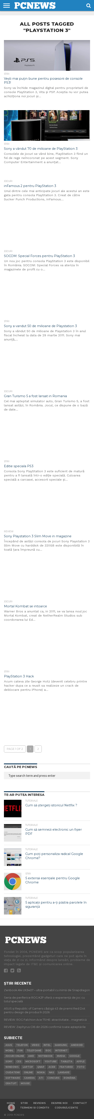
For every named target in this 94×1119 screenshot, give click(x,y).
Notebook (45, 1056)
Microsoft (32, 1061)
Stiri (24, 1103)
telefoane (34, 1050)
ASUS (8, 1045)
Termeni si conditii (34, 1107)
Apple (81, 1061)
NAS (51, 1072)
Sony (8, 1061)
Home (11, 1103)
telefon (22, 1045)
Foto (80, 1067)
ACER (52, 1067)
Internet (61, 1050)
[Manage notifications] (11, 1107)
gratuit (11, 1083)
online (28, 1072)
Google (74, 1056)
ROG (48, 1050)
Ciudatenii (12, 1072)
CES (18, 1061)
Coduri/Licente (66, 1107)
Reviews (39, 1103)
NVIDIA (61, 1056)
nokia (41, 1072)
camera (29, 1078)
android (77, 1045)
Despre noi (59, 1103)
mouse (25, 1083)
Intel (47, 1045)
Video (35, 1045)
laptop (28, 1067)
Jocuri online (14, 1056)
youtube (51, 1061)
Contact (80, 1103)
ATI (41, 1078)
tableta (66, 1061)
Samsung (61, 1045)
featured (66, 1067)
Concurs (53, 1078)
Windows (12, 1067)
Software (12, 1078)
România (69, 1078)
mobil (9, 1050)
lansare (64, 1072)
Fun (20, 1050)
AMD (31, 1056)
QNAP (40, 1067)
